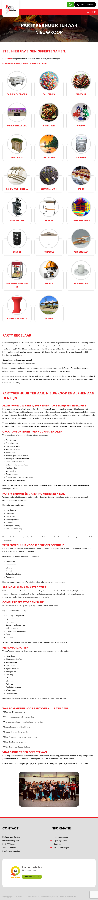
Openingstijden (60, 840)
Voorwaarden (45, 896)
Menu (92, 12)
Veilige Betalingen (61, 847)
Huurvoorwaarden (61, 837)
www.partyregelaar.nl (55, 418)
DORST (74, 896)
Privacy (55, 896)
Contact (57, 844)
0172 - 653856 (10, 847)
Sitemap (35, 896)
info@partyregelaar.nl (13, 851)
